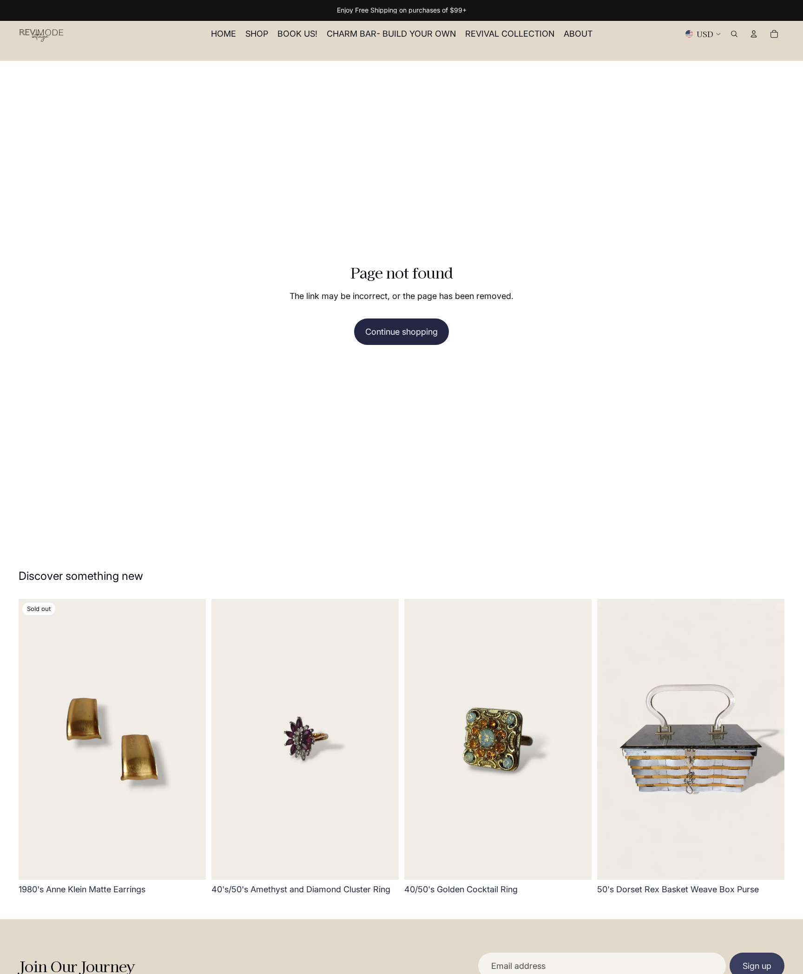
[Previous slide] (32, 739)
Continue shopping (401, 332)
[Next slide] (192, 739)
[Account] (754, 34)
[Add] (384, 865)
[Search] (734, 34)
